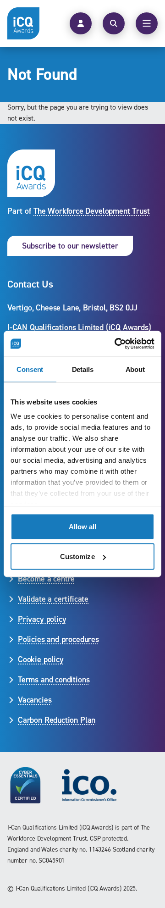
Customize (77, 556)
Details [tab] (83, 369)
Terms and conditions (53, 679)
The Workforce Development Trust (91, 210)
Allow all (83, 526)
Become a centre (46, 578)
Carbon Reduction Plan (56, 719)
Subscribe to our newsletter (70, 245)
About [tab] (135, 369)
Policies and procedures (58, 639)
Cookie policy (41, 659)
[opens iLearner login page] (81, 23)
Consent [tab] (29, 369)
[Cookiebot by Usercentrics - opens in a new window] (116, 344)
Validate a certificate (53, 598)
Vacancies (34, 699)
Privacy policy (42, 619)
